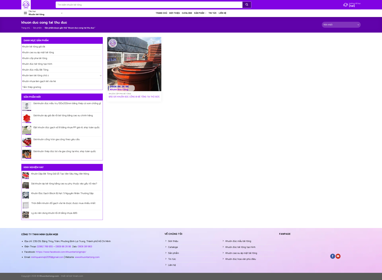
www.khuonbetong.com (87, 257)
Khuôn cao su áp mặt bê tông (38, 52)
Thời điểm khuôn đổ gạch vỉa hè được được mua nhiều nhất (63, 203)
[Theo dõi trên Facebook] (332, 256)
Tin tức (212, 13)
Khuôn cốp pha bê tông (34, 58)
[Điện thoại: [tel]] (352, 4)
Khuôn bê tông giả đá (33, 46)
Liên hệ (222, 13)
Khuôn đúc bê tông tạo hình (37, 63)
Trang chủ (161, 13)
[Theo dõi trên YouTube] (338, 256)
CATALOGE (187, 13)
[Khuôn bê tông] (36, 4)
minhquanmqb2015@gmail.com (47, 257)
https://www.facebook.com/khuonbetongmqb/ (61, 251)
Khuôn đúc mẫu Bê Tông (35, 69)
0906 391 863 (85, 246)
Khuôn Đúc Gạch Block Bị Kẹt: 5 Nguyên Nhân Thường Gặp (62, 193)
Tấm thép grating (31, 87)
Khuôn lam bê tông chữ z (35, 75)
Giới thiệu (174, 13)
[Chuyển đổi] (101, 75)
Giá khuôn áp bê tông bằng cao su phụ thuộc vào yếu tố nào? (64, 183)
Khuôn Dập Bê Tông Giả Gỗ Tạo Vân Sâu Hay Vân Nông (60, 173)
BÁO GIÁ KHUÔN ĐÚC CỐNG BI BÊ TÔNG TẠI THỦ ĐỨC (134, 96)
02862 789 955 (45, 246)
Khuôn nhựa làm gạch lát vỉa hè (39, 81)
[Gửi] (246, 4)
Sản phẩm (199, 13)
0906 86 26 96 (63, 246)
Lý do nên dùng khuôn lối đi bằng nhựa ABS (54, 213)
